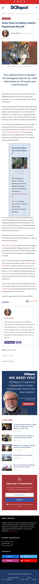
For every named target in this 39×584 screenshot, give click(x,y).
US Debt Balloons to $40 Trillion (23, 455)
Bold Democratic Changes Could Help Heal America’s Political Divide (24, 446)
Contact (34, 579)
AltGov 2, (25, 235)
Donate (14, 201)
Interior (5, 355)
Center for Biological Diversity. (11, 132)
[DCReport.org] (19, 7)
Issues (3, 579)
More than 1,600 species (9, 245)
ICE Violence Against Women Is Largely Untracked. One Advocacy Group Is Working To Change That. (25, 426)
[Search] (36, 8)
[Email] (17, 342)
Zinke (11, 355)
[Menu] (3, 8)
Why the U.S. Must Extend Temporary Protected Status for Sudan (24, 466)
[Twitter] (20, 342)
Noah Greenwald (26, 130)
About (22, 579)
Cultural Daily (13, 531)
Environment (6, 18)
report (11, 271)
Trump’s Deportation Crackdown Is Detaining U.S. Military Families (24, 436)
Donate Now (6, 543)
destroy (12, 99)
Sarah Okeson (16, 33)
